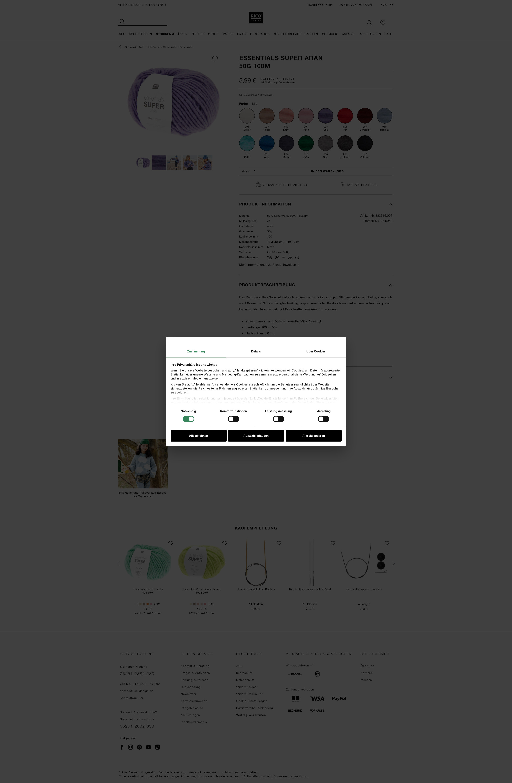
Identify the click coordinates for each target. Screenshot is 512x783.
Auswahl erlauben (256, 435)
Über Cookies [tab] (316, 351)
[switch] (233, 419)
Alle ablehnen (198, 435)
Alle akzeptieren (313, 435)
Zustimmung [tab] (196, 351)
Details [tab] (256, 351)
